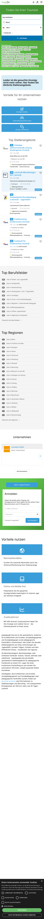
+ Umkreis (7, 33)
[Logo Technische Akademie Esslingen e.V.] (5, 175)
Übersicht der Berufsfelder (11, 320)
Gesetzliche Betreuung (9, 61)
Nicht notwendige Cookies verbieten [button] (22, 915)
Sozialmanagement (31, 59)
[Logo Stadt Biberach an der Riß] (5, 148)
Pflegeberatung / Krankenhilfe (29, 66)
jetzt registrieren (22, 485)
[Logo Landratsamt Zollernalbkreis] (5, 197)
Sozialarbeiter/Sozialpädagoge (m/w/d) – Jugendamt (23, 198)
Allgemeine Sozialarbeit (23, 56)
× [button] (41, 881)
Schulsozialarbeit (7, 59)
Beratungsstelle (19, 59)
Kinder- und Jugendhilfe (9, 47)
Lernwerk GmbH (17, 447)
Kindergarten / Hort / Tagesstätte (12, 49)
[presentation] (33, 2)
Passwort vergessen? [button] (12, 520)
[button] (40, 32)
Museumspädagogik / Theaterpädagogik (14, 64)
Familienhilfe (33, 47)
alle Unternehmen (22, 471)
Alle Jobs (13, 153)
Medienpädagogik (35, 61)
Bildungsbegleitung (31, 54)
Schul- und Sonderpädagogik (11, 52)
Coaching (31, 64)
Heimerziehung (22, 47)
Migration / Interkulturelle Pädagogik (13, 54)
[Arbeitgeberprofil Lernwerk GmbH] (7, 449)
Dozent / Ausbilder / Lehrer (10, 66)
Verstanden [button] (22, 910)
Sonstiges (27, 49)
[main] (22, 350)
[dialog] (22, 899)
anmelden (32, 520)
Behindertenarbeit (22, 61)
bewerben (38, 167)
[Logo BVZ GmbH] (5, 222)
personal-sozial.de (9, 681)
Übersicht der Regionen (10, 420)
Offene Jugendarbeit (8, 56)
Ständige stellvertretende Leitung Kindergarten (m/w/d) (21, 147)
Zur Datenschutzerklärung (34, 889)
